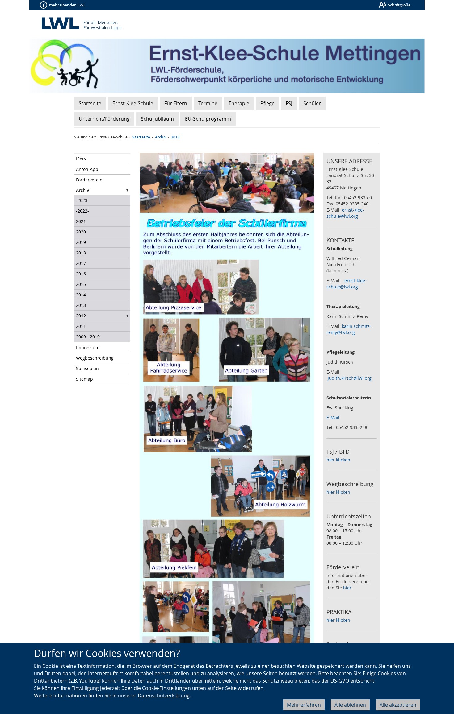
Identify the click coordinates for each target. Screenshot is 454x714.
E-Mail (332, 417)
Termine (207, 103)
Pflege (267, 103)
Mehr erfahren (304, 704)
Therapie (239, 103)
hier (347, 588)
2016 (81, 274)
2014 (81, 295)
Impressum (87, 347)
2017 (81, 263)
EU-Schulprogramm (208, 118)
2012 (175, 137)
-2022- (82, 211)
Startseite (90, 103)
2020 (81, 232)
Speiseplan (87, 368)
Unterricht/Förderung (104, 118)
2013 (81, 305)
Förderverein (89, 180)
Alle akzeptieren (398, 704)
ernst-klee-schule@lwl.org (345, 213)
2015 (81, 284)
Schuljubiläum (157, 118)
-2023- (82, 200)
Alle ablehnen (350, 704)
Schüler (312, 103)
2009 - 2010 (88, 337)
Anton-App (87, 169)
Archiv (160, 137)
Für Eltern (175, 103)
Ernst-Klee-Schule (132, 103)
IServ (81, 159)
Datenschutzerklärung (164, 695)
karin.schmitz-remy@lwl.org (348, 329)
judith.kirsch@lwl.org (350, 378)
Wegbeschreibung (95, 358)
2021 (81, 221)
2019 (81, 242)
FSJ (289, 103)
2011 (81, 326)
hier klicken (338, 460)
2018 (81, 253)
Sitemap (84, 379)
